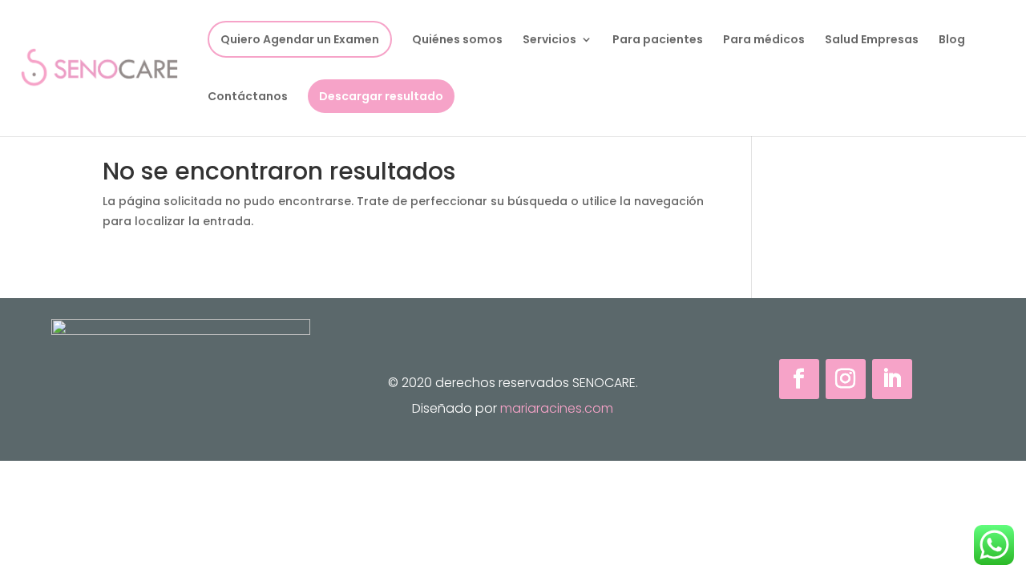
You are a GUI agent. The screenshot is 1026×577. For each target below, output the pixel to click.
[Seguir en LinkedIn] (892, 379)
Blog (952, 40)
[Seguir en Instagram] (846, 379)
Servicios (549, 40)
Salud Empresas (872, 40)
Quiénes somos (457, 40)
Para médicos (764, 40)
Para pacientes (657, 40)
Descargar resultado (381, 96)
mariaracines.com (556, 408)
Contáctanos (248, 97)
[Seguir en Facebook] (799, 379)
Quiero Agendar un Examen (299, 39)
